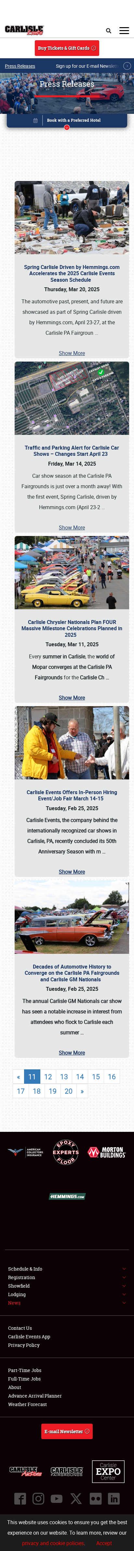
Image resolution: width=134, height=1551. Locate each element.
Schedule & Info (25, 1269)
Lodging (17, 1294)
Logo (24, 30)
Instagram (38, 1499)
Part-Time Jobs (24, 1370)
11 (32, 1076)
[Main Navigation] (124, 30)
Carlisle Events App (29, 1336)
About (14, 1387)
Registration (21, 1277)
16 (112, 1076)
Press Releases (20, 66)
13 (64, 1076)
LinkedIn (114, 1499)
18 (37, 1091)
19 (53, 1091)
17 (21, 1091)
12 (48, 1076)
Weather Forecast (27, 1404)
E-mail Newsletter (64, 1431)
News (14, 1303)
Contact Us (20, 1328)
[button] (67, 122)
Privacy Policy (24, 1345)
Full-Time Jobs (24, 1379)
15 (96, 1076)
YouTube (56, 1499)
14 (80, 1076)
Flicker (95, 1499)
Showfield (19, 1286)
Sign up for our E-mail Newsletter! (89, 66)
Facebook (20, 1499)
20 (69, 1091)
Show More (72, 353)
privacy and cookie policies (53, 1543)
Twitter (76, 1499)
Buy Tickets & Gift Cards (63, 48)
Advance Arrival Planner (35, 1396)
